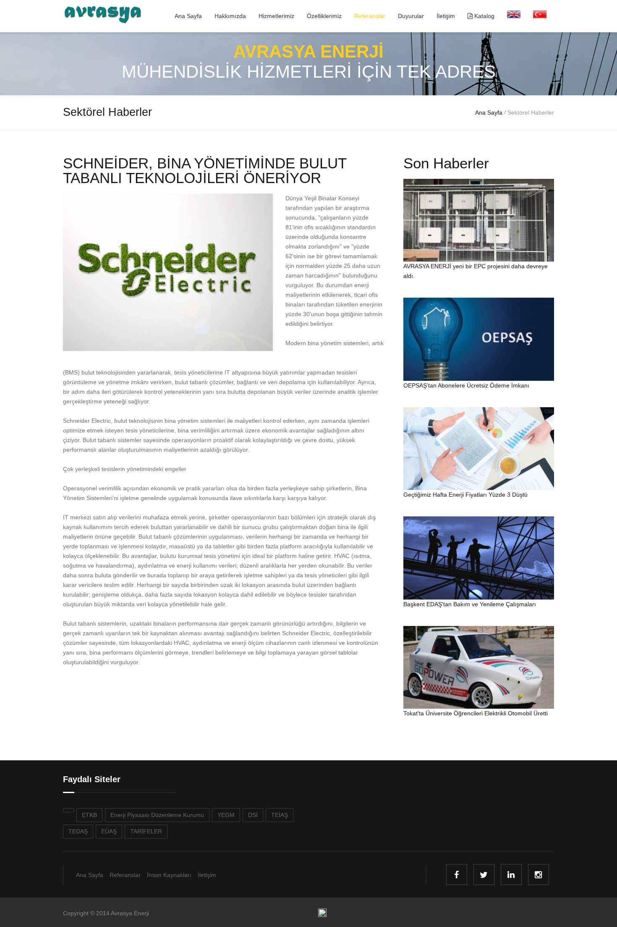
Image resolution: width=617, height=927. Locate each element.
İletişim (446, 16)
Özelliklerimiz (324, 16)
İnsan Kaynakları (169, 875)
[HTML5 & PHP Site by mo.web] (322, 914)
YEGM (226, 815)
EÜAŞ (109, 831)
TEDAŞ (78, 831)
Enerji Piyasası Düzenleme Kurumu (157, 815)
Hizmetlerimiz (276, 16)
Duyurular (411, 16)
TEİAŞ (279, 815)
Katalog (483, 16)
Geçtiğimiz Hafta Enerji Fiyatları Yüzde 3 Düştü (465, 494)
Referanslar (369, 16)
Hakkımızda (230, 16)
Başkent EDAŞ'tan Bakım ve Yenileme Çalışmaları (469, 604)
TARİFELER (146, 831)
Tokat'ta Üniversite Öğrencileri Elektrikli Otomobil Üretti (475, 713)
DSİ (253, 815)
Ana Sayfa (188, 16)
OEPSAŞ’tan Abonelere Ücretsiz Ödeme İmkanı (466, 385)
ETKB (89, 815)
